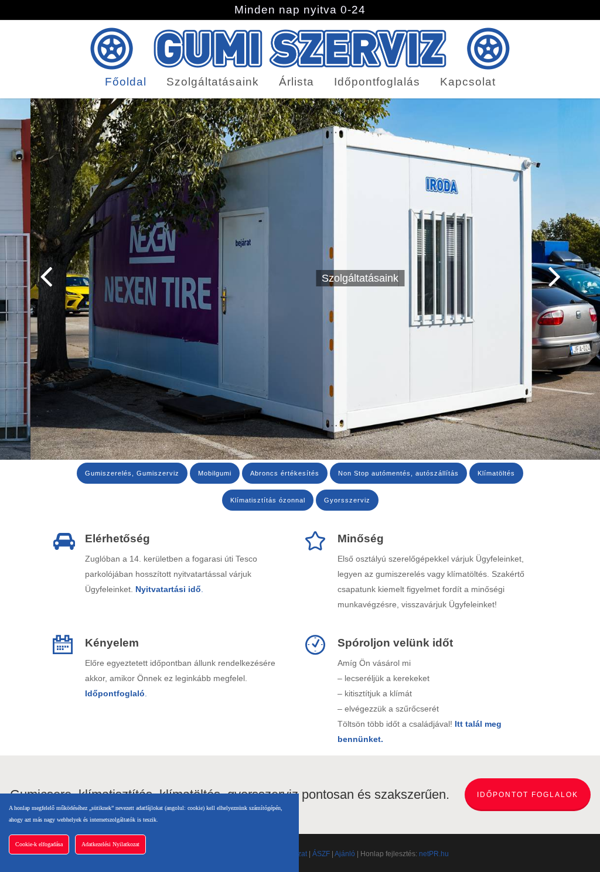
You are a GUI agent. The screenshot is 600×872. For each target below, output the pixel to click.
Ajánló (345, 854)
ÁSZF (321, 854)
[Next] (576, 277)
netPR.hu (434, 854)
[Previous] (23, 277)
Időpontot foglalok (527, 795)
